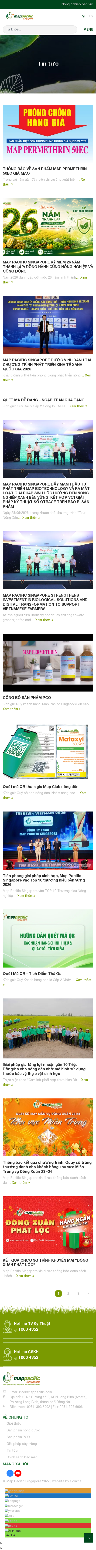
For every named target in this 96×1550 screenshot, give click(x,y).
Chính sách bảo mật (22, 1457)
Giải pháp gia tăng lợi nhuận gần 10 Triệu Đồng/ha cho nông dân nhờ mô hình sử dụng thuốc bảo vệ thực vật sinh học (44, 1068)
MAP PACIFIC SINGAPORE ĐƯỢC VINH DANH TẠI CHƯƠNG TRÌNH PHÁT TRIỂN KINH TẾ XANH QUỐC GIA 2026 (47, 364)
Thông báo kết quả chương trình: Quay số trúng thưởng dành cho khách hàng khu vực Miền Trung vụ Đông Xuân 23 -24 (47, 1166)
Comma (75, 1481)
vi (83, 16)
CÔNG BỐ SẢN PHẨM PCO (27, 697)
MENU (88, 29)
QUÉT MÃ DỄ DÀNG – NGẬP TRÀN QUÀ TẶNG (44, 400)
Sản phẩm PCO (18, 1437)
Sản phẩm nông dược (23, 1430)
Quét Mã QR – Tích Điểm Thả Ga (32, 973)
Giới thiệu (14, 1423)
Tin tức (12, 1450)
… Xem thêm (75, 406)
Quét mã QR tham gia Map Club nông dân (41, 786)
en (91, 16)
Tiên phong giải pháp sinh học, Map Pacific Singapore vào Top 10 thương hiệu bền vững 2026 (44, 880)
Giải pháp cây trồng (22, 1444)
